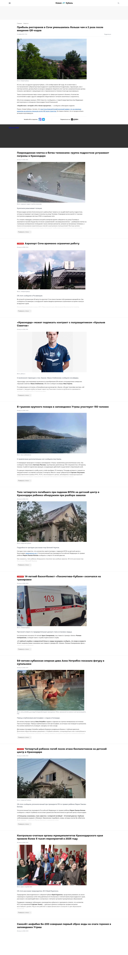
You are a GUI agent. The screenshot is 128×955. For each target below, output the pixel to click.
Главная (19, 23)
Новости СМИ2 (14, 127)
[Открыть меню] (9, 3)
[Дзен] (74, 119)
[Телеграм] (43, 119)
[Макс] (40, 119)
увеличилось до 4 (31, 553)
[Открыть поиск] (118, 3)
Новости (25, 23)
